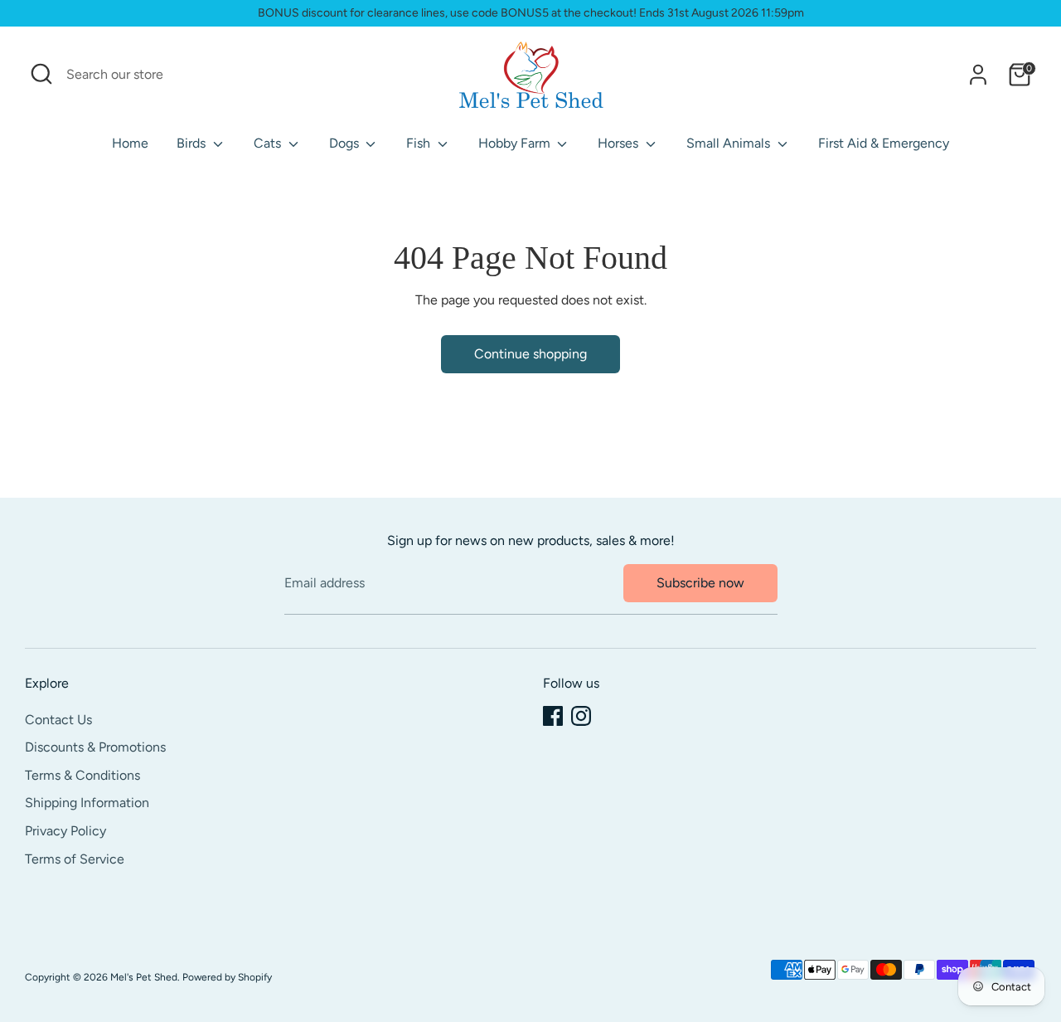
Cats (269, 143)
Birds (193, 143)
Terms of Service (74, 859)
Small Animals (729, 143)
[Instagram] (581, 716)
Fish (420, 143)
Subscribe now (700, 583)
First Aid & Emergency (883, 143)
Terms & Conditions (82, 775)
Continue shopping (530, 354)
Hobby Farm (516, 143)
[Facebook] (553, 716)
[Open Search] (41, 73)
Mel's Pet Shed (143, 977)
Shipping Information (87, 802)
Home (130, 143)
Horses (620, 143)
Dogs (345, 143)
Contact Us (58, 720)
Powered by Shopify (227, 977)
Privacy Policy (65, 831)
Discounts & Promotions (95, 747)
